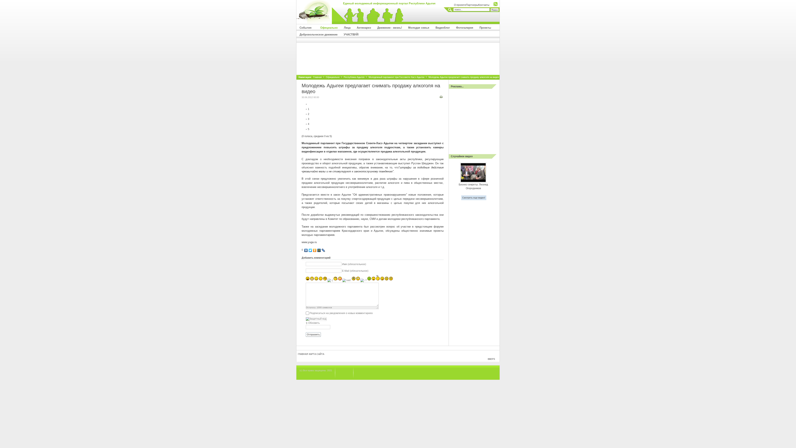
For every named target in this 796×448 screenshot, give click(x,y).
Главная (317, 77)
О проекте (460, 5)
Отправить (313, 334)
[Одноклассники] (315, 250)
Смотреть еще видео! (473, 197)
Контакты (483, 5)
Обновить (314, 322)
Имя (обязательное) (354, 264)
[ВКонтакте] (306, 250)
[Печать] (442, 97)
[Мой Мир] (319, 250)
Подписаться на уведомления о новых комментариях (341, 313)
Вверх (491, 359)
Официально (333, 77)
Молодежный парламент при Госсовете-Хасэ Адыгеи (396, 77)
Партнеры (472, 5)
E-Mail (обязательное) (355, 270)
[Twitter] (310, 250)
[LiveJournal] (323, 250)
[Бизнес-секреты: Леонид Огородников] (473, 181)
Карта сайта (316, 354)
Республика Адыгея (354, 77)
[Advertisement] (398, 62)
